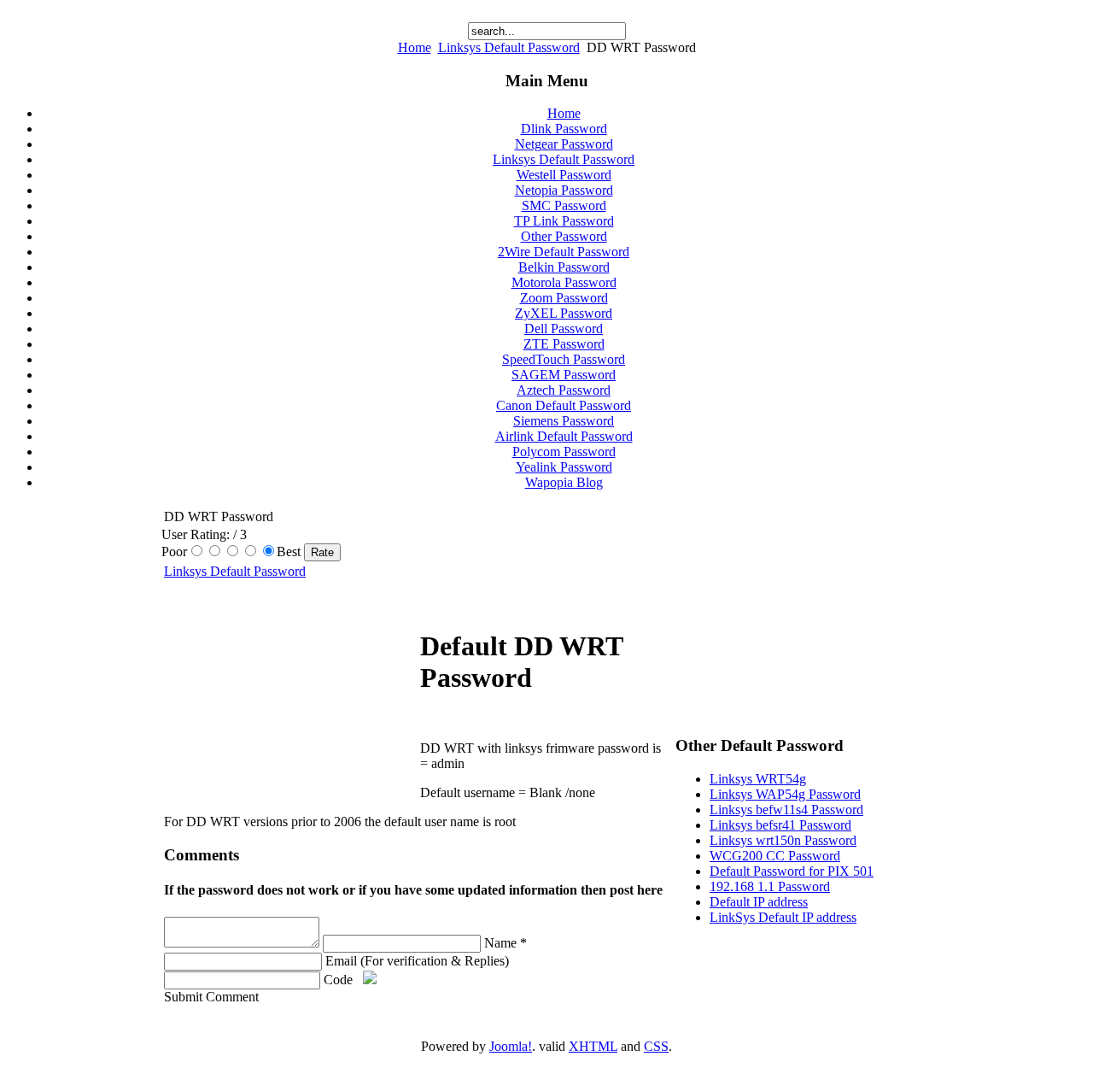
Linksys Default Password (509, 47)
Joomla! (510, 1046)
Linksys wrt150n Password (783, 840)
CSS (656, 1046)
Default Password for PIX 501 (792, 871)
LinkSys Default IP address (783, 917)
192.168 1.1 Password (770, 886)
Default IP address (759, 902)
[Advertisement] (292, 690)
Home (414, 47)
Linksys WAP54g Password (785, 794)
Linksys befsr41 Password (780, 825)
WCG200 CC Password (775, 855)
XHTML (593, 1046)
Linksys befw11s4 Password (786, 809)
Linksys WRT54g (758, 779)
